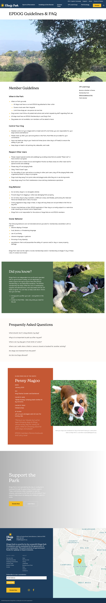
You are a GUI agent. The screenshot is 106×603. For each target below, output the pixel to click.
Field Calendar (83, 98)
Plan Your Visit (9, 558)
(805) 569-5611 (20, 538)
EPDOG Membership (11, 560)
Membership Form (84, 93)
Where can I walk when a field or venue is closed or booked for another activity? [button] (37, 346)
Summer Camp (9, 563)
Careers (24, 568)
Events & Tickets (10, 565)
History (24, 561)
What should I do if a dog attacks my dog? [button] (24, 333)
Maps (24, 558)
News (24, 567)
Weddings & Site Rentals (12, 561)
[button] (16, 503)
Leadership (25, 563)
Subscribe (10, 582)
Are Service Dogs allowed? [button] (18, 355)
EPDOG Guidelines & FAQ (85, 95)
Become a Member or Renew (87, 90)
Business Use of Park (28, 565)
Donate (8, 567)
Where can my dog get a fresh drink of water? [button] (25, 342)
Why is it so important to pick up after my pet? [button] (25, 337)
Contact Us (25, 570)
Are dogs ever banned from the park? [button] (22, 351)
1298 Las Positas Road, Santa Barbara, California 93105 (30, 536)
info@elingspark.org (21, 539)
